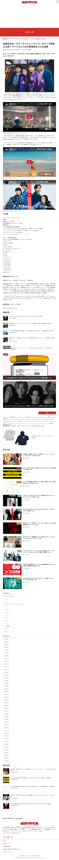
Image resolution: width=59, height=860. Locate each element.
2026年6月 (6, 644)
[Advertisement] (29, 16)
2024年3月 (6, 719)
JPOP (5, 419)
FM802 (42, 417)
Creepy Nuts (34, 417)
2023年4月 (6, 744)
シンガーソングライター (19, 423)
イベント (7, 620)
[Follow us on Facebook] (4, 837)
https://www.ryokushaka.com (10, 308)
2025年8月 (6, 672)
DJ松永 (38, 417)
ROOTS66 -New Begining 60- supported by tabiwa (14, 604)
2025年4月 (6, 683)
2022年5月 (6, 752)
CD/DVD (7, 599)
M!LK (17, 419)
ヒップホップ (42, 423)
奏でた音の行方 (35, 348)
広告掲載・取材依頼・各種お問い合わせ (11, 849)
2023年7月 (6, 741)
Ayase (17, 417)
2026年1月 (6, 658)
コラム (6, 612)
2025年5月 (6, 680)
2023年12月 (6, 727)
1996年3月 (6, 755)
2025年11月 (6, 664)
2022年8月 (6, 747)
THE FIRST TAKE (16, 348)
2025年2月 (6, 689)
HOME (4, 840)
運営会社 (5, 843)
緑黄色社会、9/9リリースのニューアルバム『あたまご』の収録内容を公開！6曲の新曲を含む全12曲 (30, 323)
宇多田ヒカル (19, 425)
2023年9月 (6, 735)
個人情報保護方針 (6, 846)
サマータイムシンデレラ (25, 348)
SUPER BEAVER (22, 419)
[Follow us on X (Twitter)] (8, 837)
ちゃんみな (13, 421)
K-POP (9, 419)
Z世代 (52, 419)
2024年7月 (6, 708)
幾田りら (29, 425)
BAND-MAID (21, 417)
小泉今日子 (25, 425)
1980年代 (12, 417)
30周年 (4, 417)
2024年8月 (6, 705)
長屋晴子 (14, 349)
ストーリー (6, 606)
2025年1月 (6, 691)
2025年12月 (6, 661)
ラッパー (47, 423)
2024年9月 (6, 702)
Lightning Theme (29, 857)
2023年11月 (6, 730)
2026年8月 (6, 639)
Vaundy (43, 419)
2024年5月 (6, 713)
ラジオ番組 (7, 626)
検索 (47, 413)
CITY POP (28, 417)
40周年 (7, 417)
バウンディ (36, 423)
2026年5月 (6, 647)
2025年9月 (6, 669)
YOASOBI (47, 419)
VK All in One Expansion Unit (38, 857)
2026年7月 (6, 641)
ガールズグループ (24, 421)
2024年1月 (6, 724)
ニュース (6, 617)
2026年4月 (6, 650)
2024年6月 (6, 711)
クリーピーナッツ (51, 421)
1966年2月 (6, 760)
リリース (13, 346)
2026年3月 (6, 653)
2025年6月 (6, 677)
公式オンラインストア (7, 852)
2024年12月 (6, 694)
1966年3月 (6, 758)
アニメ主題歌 (18, 421)
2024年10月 (6, 700)
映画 (6, 631)
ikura (45, 417)
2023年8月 (6, 738)
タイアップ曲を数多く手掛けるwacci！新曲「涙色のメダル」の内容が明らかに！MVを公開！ (33, 786)
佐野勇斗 (52, 423)
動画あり (7, 425)
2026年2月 (6, 655)
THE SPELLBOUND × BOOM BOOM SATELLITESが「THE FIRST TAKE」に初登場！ (26, 316)
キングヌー (45, 421)
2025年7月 (6, 675)
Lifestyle (6, 601)
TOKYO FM (37, 419)
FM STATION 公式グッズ (9, 596)
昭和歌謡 (33, 425)
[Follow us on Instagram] (11, 837)
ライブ (6, 623)
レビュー (7, 615)
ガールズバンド (33, 421)
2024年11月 (6, 697)
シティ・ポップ (8, 423)
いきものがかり (6, 421)
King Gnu (13, 419)
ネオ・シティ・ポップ (29, 423)
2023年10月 (6, 733)
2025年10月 (6, 666)
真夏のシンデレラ (42, 348)
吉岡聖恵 (14, 425)
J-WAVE (53, 417)
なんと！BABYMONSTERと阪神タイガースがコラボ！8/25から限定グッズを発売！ (30, 777)
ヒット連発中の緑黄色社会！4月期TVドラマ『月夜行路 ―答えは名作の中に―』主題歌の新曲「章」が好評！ (31, 330)
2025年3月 (6, 686)
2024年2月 (6, 722)
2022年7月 (6, 749)
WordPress (22, 857)
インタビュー (7, 609)
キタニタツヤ (40, 421)
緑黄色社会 (50, 348)
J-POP (49, 417)
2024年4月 (6, 716)
